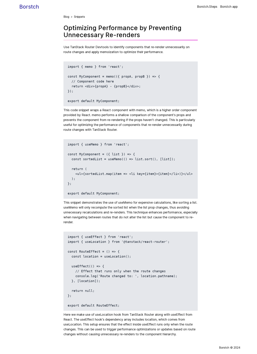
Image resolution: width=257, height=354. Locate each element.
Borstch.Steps (207, 6)
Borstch (29, 7)
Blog (66, 16)
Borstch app (229, 6)
